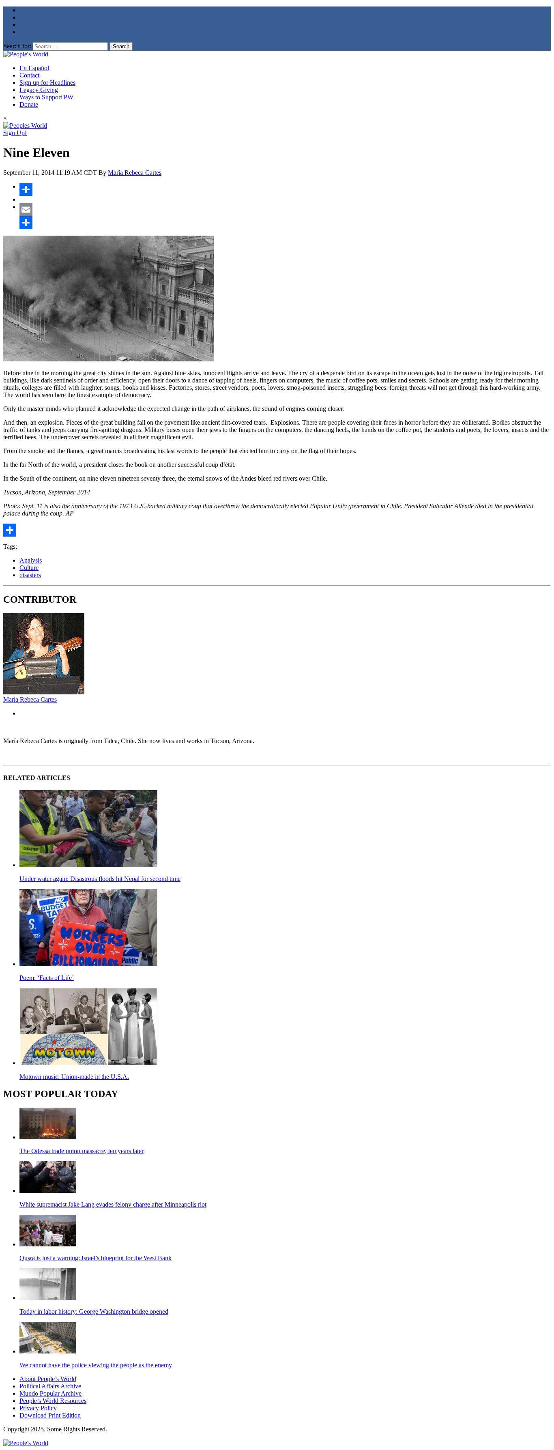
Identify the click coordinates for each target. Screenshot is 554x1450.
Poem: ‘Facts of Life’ (46, 977)
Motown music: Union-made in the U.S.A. (74, 1076)
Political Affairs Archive (50, 1386)
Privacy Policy (38, 1408)
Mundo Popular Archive (50, 1393)
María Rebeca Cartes (134, 172)
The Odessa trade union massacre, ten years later (81, 1150)
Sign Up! (15, 132)
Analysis (30, 560)
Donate (28, 104)
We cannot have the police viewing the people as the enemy (95, 1365)
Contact (29, 75)
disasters (30, 574)
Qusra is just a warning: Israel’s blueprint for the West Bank (95, 1258)
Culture (29, 567)
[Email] (285, 209)
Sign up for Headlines (47, 82)
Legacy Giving (38, 89)
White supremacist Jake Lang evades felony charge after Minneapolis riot (112, 1204)
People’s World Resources (52, 1400)
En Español (34, 67)
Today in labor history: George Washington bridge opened (93, 1311)
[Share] (285, 189)
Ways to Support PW (46, 97)
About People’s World (47, 1378)
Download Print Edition (50, 1415)
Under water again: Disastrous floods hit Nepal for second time (99, 878)
